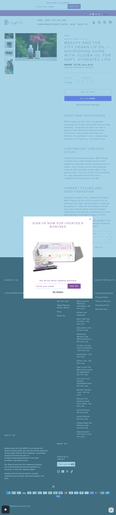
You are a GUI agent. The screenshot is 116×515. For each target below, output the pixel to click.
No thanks (58, 292)
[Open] (5, 509)
